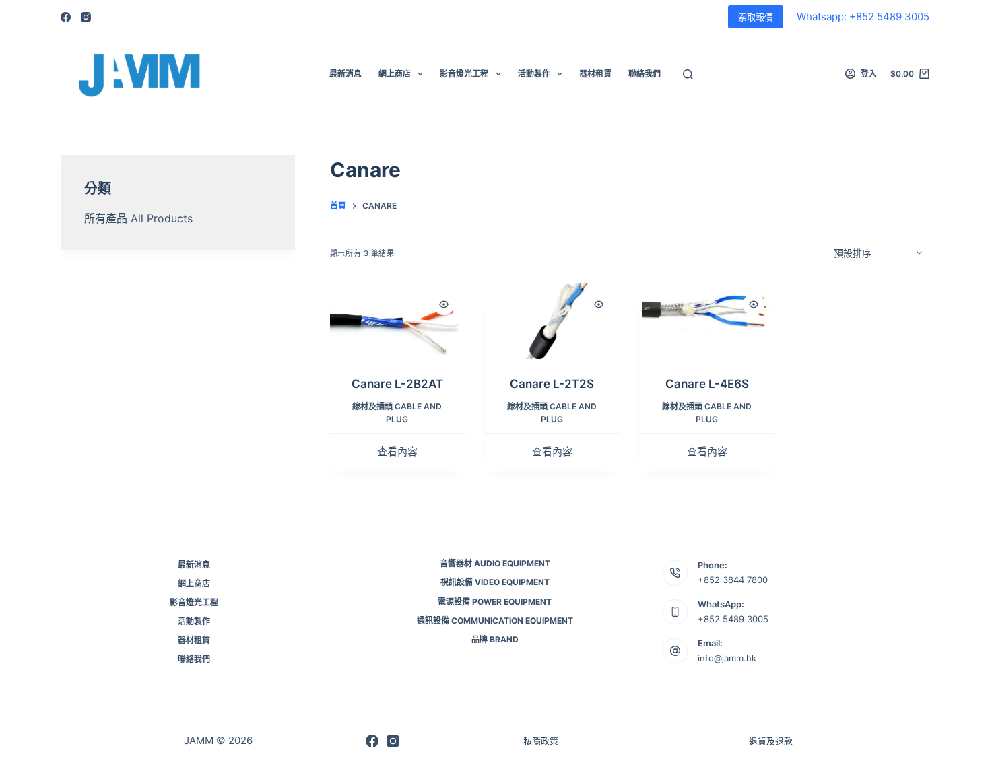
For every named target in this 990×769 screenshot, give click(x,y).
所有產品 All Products (138, 218)
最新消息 (345, 74)
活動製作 (534, 74)
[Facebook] (66, 17)
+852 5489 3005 (733, 618)
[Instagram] (86, 17)
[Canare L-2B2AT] (397, 321)
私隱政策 (540, 740)
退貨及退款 (771, 740)
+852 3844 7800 (733, 579)
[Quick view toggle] (444, 304)
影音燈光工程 (464, 74)
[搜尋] (688, 74)
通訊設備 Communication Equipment (495, 620)
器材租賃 (595, 74)
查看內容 (397, 451)
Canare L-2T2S (552, 384)
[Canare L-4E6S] (707, 321)
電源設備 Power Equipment (495, 602)
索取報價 (755, 16)
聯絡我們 (644, 74)
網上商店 (394, 74)
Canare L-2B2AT (397, 384)
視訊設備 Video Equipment (495, 582)
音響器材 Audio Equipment (495, 563)
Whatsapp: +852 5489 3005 (863, 16)
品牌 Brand (495, 639)
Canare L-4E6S (707, 384)
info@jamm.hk (727, 658)
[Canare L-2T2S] (552, 321)
